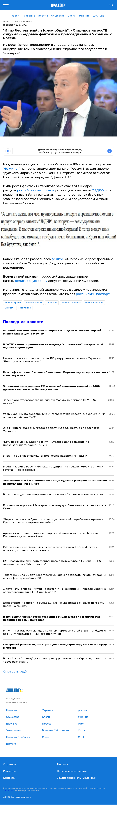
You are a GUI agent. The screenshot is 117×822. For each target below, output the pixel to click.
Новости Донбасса (71, 302)
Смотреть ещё (15, 671)
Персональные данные (72, 771)
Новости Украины (94, 302)
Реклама (62, 764)
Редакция (9, 771)
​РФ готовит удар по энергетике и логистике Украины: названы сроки (53, 494)
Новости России (33, 302)
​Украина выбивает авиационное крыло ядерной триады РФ (46, 455)
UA (111, 5)
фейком (57, 259)
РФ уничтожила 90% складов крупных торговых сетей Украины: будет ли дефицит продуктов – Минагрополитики (55, 632)
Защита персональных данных (76, 777)
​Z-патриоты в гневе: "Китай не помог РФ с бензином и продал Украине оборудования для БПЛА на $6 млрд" (54, 590)
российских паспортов (35, 190)
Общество (52, 302)
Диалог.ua (8, 790)
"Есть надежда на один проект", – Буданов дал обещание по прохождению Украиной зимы (46, 443)
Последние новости (23, 321)
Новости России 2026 (22, 21)
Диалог (6, 21)
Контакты (9, 777)
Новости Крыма (13, 302)
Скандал (9, 308)
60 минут (11, 168)
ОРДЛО (98, 190)
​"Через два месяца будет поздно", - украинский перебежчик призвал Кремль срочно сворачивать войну (53, 521)
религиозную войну (31, 281)
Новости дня (24, 308)
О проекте (9, 764)
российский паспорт (92, 294)
